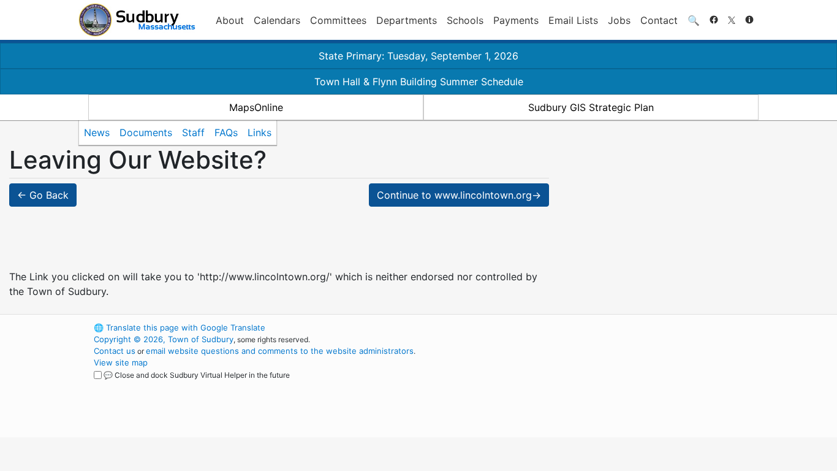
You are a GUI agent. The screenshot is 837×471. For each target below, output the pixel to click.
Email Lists (573, 20)
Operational (615, 386)
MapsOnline (256, 107)
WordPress (593, 327)
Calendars (277, 20)
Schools (465, 20)
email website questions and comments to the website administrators (280, 351)
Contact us (114, 351)
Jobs (619, 20)
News (97, 132)
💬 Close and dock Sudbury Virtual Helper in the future (197, 375)
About (230, 20)
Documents (145, 132)
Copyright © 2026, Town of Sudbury (163, 339)
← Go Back (43, 195)
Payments (516, 20)
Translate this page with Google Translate (179, 327)
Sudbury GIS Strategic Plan (591, 107)
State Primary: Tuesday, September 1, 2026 (418, 56)
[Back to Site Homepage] (136, 20)
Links (259, 132)
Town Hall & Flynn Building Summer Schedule (418, 81)
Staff (193, 132)
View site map (121, 362)
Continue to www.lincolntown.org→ (459, 195)
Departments (406, 20)
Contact (659, 20)
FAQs (226, 132)
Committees (338, 20)
